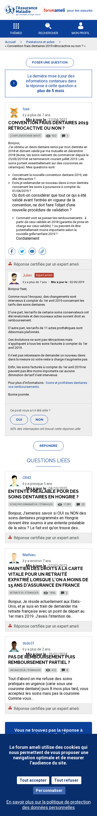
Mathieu (29, 555)
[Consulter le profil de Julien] (14, 283)
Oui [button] (22, 419)
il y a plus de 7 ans (35, 282)
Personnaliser (49, 790)
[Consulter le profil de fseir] (14, 116)
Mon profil (81, 33)
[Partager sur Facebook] (11, 252)
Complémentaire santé (25, 135)
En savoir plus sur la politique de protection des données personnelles (48, 804)
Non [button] (42, 421)
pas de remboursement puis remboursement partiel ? (41, 659)
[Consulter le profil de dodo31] (14, 650)
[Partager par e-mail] (32, 252)
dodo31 (29, 643)
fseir (26, 109)
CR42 (27, 478)
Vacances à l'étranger (25, 670)
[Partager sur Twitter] (22, 252)
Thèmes (16, 33)
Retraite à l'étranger (24, 592)
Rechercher (48, 33)
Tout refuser (66, 780)
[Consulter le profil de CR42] (14, 484)
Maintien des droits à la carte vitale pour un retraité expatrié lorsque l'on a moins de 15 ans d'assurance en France (48, 576)
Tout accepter (33, 780)
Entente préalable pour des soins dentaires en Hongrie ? (43, 494)
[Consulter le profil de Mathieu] (14, 562)
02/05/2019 (67, 282)
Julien (27, 275)
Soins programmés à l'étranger (31, 504)
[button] (48, 19)
